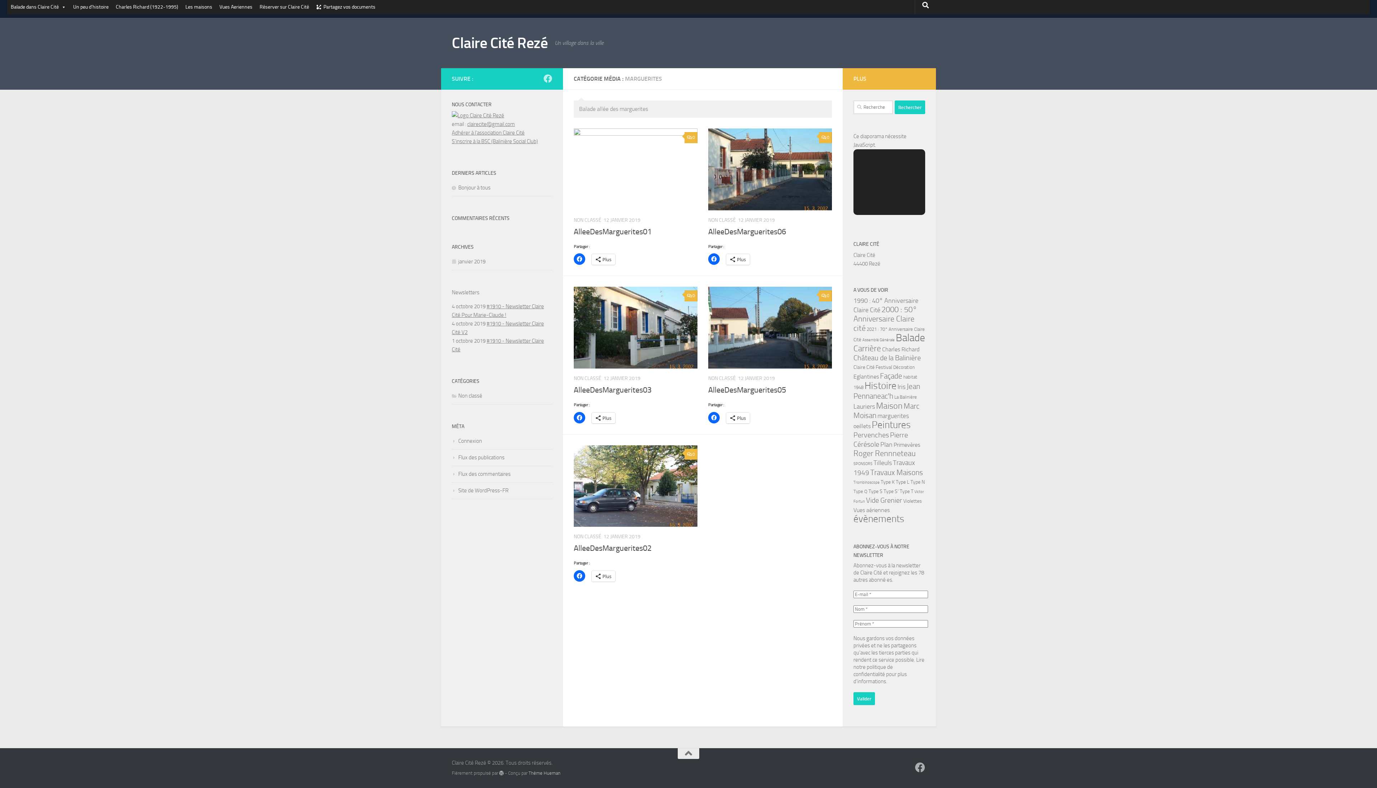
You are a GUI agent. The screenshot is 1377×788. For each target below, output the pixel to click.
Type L (902, 482)
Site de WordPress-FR (483, 490)
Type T (906, 491)
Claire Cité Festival (872, 367)
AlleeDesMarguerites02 (613, 548)
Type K (888, 482)
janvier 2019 (472, 261)
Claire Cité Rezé (500, 43)
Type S (875, 491)
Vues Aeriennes (235, 7)
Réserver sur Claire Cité (284, 7)
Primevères (907, 444)
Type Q (860, 491)
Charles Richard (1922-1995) (147, 7)
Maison (889, 406)
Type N (917, 482)
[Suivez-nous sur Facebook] (548, 78)
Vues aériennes (871, 510)
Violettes (912, 501)
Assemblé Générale (878, 340)
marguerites (893, 415)
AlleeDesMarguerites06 (747, 231)
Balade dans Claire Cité (35, 7)
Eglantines (866, 376)
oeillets (862, 426)
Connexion (470, 441)
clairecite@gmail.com (491, 124)
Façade (891, 376)
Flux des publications (481, 457)
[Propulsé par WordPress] (501, 773)
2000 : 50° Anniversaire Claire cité (885, 319)
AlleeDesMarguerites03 (613, 390)
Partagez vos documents (349, 7)
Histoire (880, 385)
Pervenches (871, 435)
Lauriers (864, 407)
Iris (901, 387)
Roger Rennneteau (884, 453)
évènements (878, 519)
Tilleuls (883, 463)
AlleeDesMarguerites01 (613, 231)
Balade (910, 338)
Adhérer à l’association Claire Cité (488, 133)
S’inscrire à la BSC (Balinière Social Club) (495, 141)
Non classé (470, 396)
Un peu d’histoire (91, 7)
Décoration (904, 367)
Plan (886, 445)
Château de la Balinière (887, 358)
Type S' (891, 491)
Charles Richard (900, 349)
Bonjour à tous (474, 187)
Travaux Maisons (896, 472)
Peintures (891, 425)
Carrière (867, 348)
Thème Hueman (544, 773)
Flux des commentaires (484, 474)
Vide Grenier (884, 500)
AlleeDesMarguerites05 (747, 390)
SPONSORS (862, 463)
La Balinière (905, 397)
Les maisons (198, 7)
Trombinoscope (866, 482)
